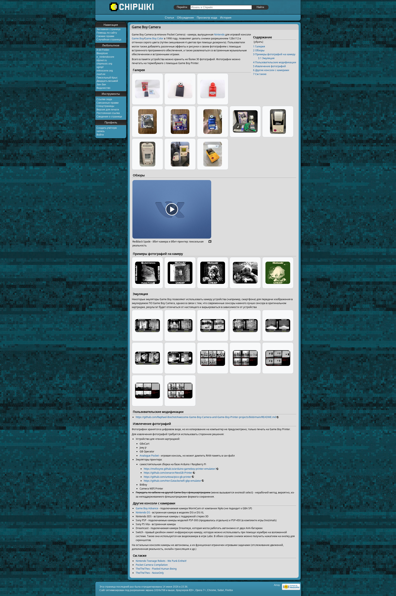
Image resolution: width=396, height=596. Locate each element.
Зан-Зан (101, 84)
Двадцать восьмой (107, 81)
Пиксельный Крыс (107, 77)
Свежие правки (105, 36)
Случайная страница (109, 39)
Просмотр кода (207, 17)
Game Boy (138, 38)
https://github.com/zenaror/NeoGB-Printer (168, 472)
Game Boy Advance (147, 508)
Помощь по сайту (107, 32)
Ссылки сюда (104, 99)
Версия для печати (108, 109)
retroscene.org (105, 70)
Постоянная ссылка (108, 113)
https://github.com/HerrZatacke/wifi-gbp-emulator (172, 480)
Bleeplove (102, 53)
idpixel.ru (102, 60)
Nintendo (219, 34)
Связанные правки (108, 102)
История (225, 17)
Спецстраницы (105, 106)
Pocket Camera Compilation (152, 565)
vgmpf (100, 67)
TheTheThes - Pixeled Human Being (156, 568)
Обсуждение (185, 17)
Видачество (103, 88)
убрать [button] (258, 41)
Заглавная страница (108, 29)
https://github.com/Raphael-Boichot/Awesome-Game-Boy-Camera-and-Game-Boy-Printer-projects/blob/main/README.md (206, 417)
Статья (169, 17)
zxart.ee (101, 74)
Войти (100, 134)
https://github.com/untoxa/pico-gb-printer (167, 477)
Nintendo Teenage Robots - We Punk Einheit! (161, 561)
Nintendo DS (143, 512)
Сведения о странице (109, 116)
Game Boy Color (154, 38)
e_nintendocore (105, 56)
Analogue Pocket (149, 455)
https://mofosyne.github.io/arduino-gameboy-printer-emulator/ (180, 469)
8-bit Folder (103, 49)
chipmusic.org (104, 63)
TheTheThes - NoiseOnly (150, 573)
